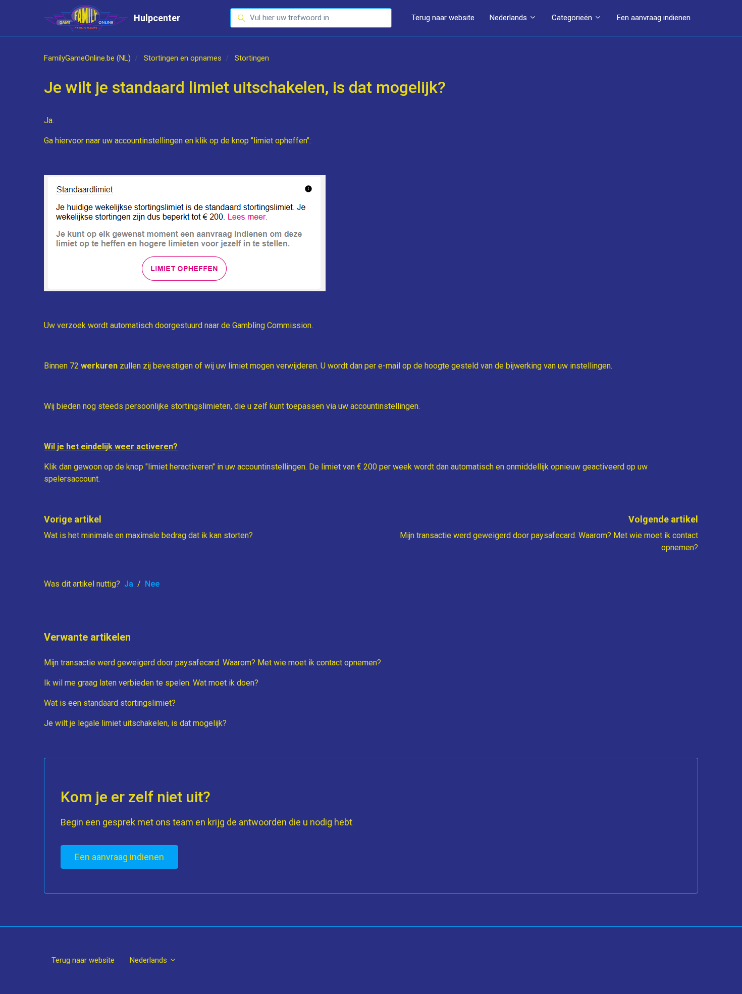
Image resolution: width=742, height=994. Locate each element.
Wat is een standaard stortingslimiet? (110, 703)
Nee (152, 584)
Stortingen (252, 58)
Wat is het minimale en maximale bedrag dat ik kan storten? (148, 535)
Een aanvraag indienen (654, 17)
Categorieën (573, 17)
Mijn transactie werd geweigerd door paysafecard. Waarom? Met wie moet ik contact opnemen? (212, 662)
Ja (128, 584)
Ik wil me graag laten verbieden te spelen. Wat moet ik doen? (151, 683)
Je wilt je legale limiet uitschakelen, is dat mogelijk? (135, 723)
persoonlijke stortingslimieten (178, 406)
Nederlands (509, 17)
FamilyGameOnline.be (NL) (87, 58)
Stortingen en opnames (183, 58)
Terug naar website (442, 17)
